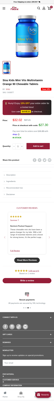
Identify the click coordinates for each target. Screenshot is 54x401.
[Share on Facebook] (34, 160)
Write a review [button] (27, 280)
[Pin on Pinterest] (39, 160)
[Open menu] (4, 8)
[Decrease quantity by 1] (14, 146)
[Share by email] (49, 160)
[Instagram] (12, 326)
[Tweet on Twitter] (44, 160)
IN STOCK (17, 138)
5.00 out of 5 (34, 271)
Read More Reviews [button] (27, 260)
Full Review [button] (15, 251)
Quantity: (7, 146)
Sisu (8, 89)
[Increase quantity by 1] (22, 146)
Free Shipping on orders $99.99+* (26, 2)
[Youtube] (25, 326)
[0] (49, 8)
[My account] (44, 8)
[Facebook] (5, 326)
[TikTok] (18, 326)
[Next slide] (49, 237)
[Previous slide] (5, 237)
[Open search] (38, 8)
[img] (15, 217)
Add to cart (38, 146)
